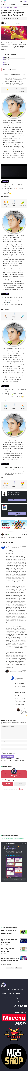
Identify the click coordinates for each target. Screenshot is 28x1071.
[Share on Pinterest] (9, 19)
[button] (2, 1)
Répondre (24, 546)
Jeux (11, 7)
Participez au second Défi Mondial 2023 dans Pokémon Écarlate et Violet (9, 932)
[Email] (13, 19)
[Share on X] (7, 19)
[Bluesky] (21, 1006)
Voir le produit (17, 499)
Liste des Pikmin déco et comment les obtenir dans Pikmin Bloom (9, 950)
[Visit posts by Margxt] (2, 534)
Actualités (5, 7)
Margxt (6, 22)
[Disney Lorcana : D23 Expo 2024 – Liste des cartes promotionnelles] (23, 941)
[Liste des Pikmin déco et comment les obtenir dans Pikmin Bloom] (23, 949)
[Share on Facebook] (5, 19)
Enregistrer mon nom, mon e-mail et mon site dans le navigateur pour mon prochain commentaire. (14, 753)
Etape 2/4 (6, 59)
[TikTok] (18, 1006)
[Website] (22, 534)
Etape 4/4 (6, 64)
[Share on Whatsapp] (11, 19)
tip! (8, 783)
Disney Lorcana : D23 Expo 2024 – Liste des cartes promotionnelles (9, 941)
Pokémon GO (17, 7)
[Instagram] (26, 534)
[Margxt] (5, 1)
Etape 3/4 (6, 62)
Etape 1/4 (6, 57)
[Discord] (25, 1006)
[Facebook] (24, 534)
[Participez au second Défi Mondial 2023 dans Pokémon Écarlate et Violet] (23, 932)
